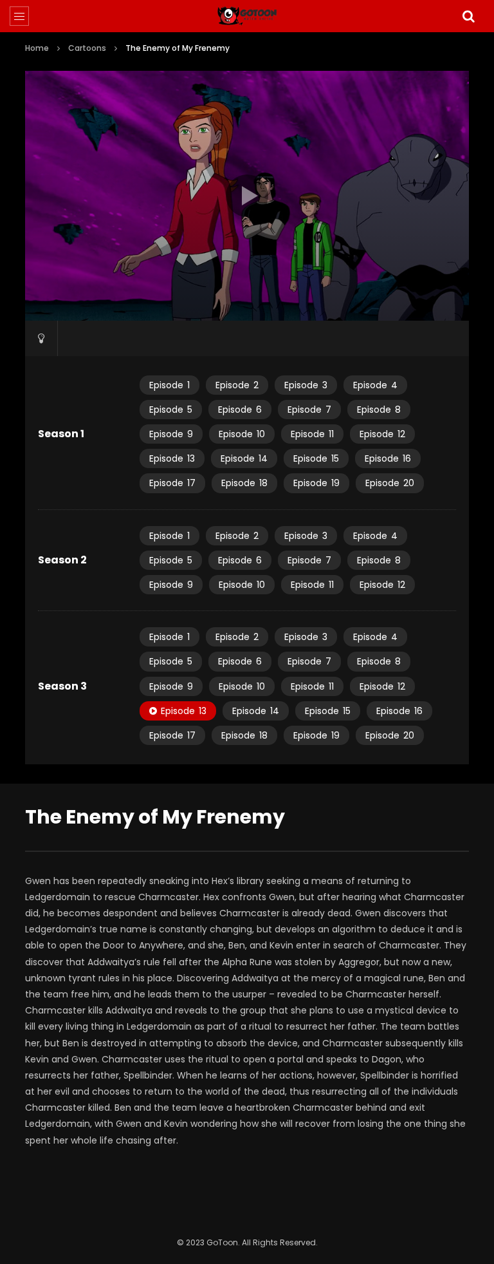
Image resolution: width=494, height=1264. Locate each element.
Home (37, 47)
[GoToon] (247, 16)
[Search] (468, 16)
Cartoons (87, 47)
